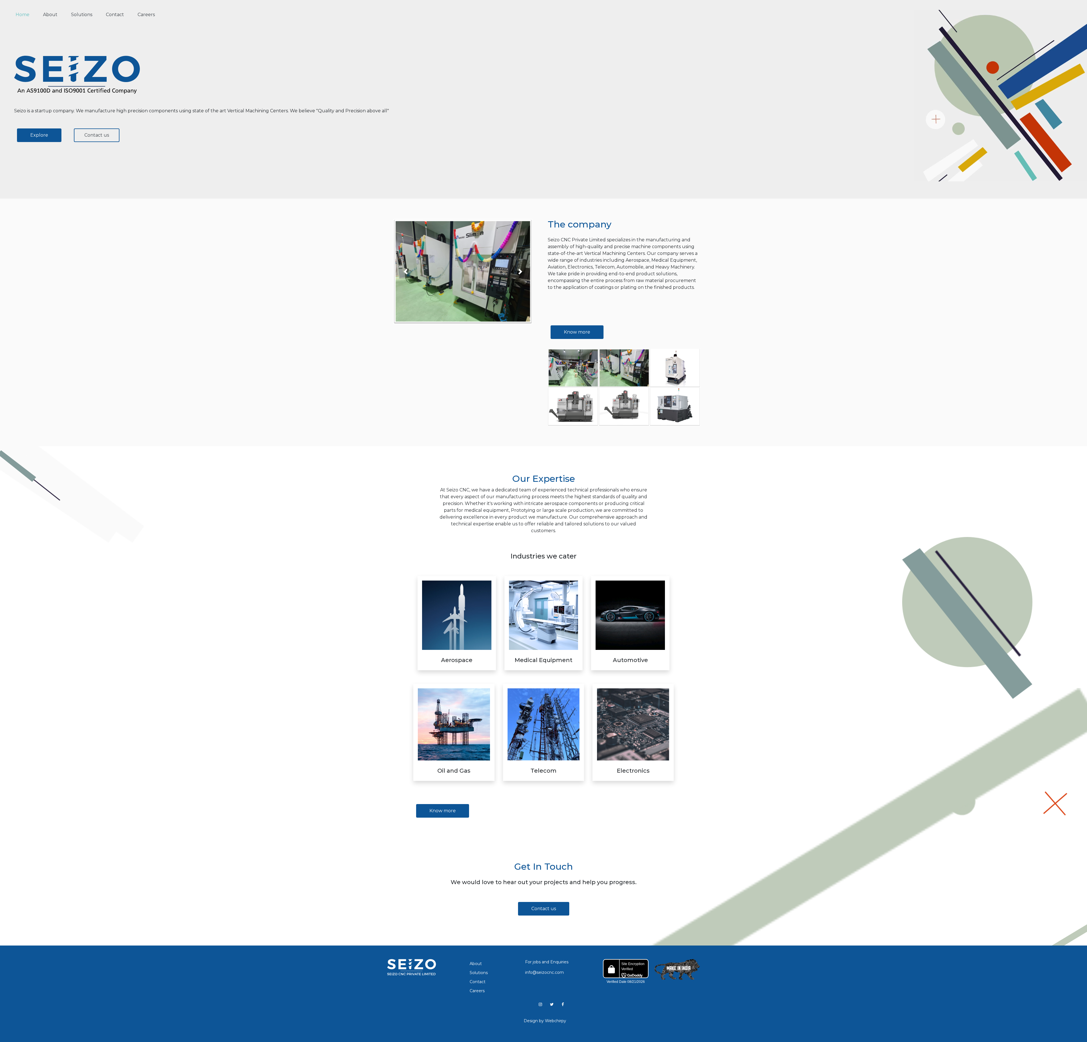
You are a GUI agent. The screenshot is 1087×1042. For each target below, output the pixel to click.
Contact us (96, 135)
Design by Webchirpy (545, 1020)
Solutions (81, 14)
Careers (146, 14)
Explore (39, 135)
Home (26, 14)
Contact (115, 14)
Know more (577, 332)
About (50, 14)
